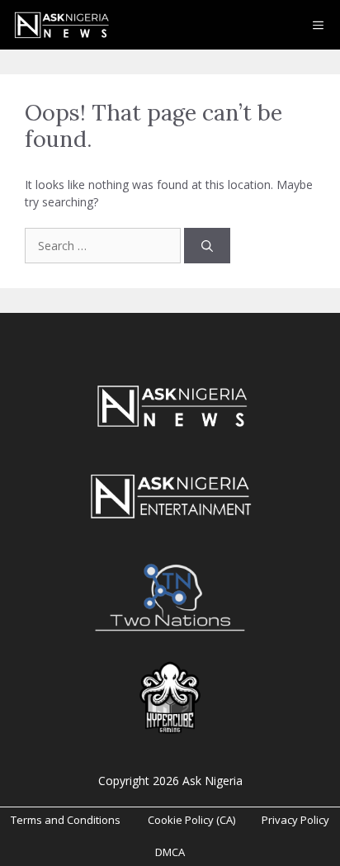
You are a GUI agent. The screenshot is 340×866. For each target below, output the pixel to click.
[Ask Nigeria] (60, 25)
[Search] (207, 245)
